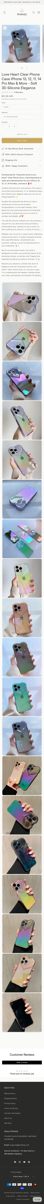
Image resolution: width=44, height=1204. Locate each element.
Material (4, 112)
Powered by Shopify (22, 1192)
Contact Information (12, 1113)
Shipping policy (35, 1196)
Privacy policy (10, 1196)
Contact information (23, 1199)
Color (4, 103)
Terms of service (22, 1196)
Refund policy (35, 1192)
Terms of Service (11, 1108)
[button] (4, 12)
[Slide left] (17, 68)
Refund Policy (9, 1093)
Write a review (22, 1062)
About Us (8, 1118)
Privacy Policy (10, 1103)
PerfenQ (12, 1192)
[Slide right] (26, 68)
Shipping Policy (10, 1098)
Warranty (8, 1123)
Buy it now (22, 141)
